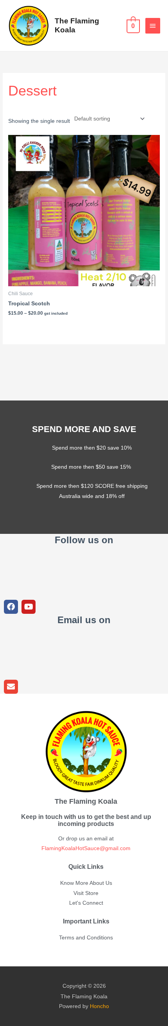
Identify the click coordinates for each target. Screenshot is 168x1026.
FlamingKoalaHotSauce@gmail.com (85, 848)
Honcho (99, 1006)
